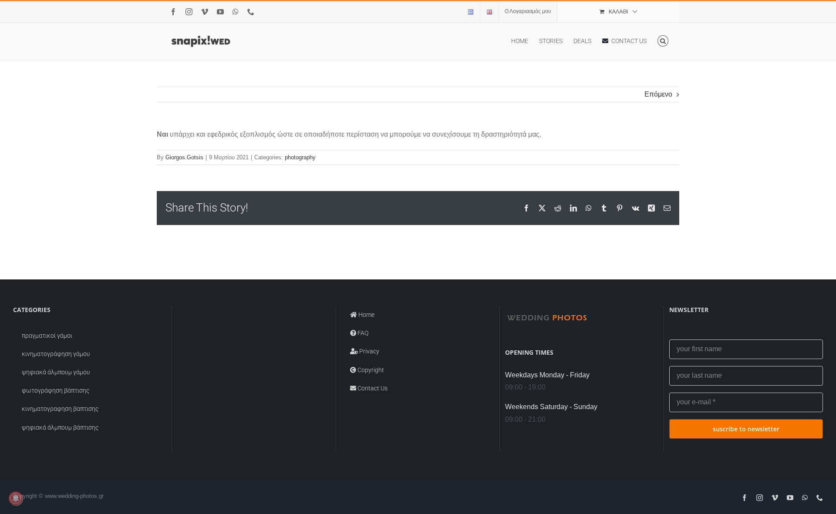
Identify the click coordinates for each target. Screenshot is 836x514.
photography (300, 157)
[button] (662, 41)
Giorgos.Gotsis (184, 157)
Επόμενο (658, 94)
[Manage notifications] (16, 498)
